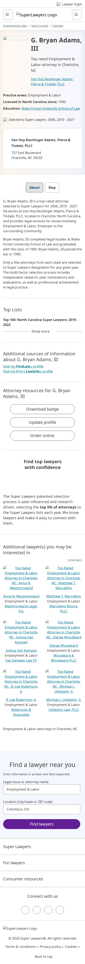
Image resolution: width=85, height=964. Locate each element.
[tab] (34, 187)
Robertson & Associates (21, 712)
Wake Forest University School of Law (51, 108)
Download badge (42, 409)
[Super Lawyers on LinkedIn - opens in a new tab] (60, 910)
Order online (42, 435)
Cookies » (72, 946)
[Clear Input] (75, 789)
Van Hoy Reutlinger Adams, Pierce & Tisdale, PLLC (52, 81)
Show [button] (41, 331)
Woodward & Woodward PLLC (64, 658)
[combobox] (41, 789)
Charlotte (57, 26)
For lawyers (14, 862)
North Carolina (39, 26)
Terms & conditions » (21, 946)
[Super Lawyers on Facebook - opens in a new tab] (25, 910)
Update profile (42, 422)
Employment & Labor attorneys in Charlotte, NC (40, 729)
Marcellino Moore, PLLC (64, 608)
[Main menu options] (8, 15)
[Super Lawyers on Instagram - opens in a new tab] (37, 910)
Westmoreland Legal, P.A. (21, 608)
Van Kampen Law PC (21, 660)
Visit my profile (23, 366)
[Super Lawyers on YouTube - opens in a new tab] (48, 910)
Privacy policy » (51, 946)
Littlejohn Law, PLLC (63, 709)
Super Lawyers (17, 846)
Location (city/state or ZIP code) (27, 801)
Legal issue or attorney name (25, 782)
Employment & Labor (15, 26)
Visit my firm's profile (28, 371)
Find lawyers (42, 824)
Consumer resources (23, 879)
